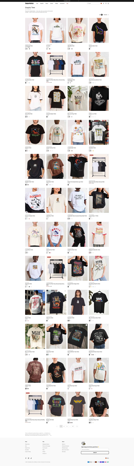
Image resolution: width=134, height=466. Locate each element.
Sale (67, 3)
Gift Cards (64, 451)
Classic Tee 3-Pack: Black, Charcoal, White (96, 181)
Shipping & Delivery (46, 444)
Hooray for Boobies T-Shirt (30, 215)
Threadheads (69, 384)
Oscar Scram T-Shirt (50, 351)
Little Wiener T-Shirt (50, 215)
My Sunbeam (48, 112)
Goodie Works (27, 316)
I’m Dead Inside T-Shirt (72, 147)
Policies (44, 451)
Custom (51, 3)
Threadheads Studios (28, 44)
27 (72, 426)
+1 (52, 150)
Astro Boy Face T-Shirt (50, 249)
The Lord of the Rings (70, 248)
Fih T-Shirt (48, 45)
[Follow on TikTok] (31, 458)
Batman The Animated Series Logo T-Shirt (75, 181)
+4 (52, 184)
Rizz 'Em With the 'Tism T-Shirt (73, 351)
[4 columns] (102, 15)
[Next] (78, 0)
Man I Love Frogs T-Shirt (72, 113)
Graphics (41, 3)
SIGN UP (95, 452)
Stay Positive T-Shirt (50, 181)
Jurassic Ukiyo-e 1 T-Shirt (93, 215)
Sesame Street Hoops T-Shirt (94, 385)
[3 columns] (100, 15)
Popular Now (27, 444)
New (37, 3)
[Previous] (55, 0)
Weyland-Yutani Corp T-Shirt (73, 419)
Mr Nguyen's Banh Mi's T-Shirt (94, 249)
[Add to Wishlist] (44, 19)
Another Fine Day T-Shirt (50, 147)
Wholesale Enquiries (65, 446)
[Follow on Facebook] (26, 458)
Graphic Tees (27, 447)
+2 (31, 286)
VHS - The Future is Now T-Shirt (95, 317)
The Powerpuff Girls (70, 282)
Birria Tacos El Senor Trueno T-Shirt (95, 351)
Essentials (27, 449)
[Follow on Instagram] (28, 458)
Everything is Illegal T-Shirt (94, 419)
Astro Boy (47, 248)
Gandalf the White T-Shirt (72, 249)
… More (50, 435)
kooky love (90, 44)
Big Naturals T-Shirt (71, 79)
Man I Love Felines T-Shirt (30, 351)
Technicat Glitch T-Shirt (93, 45)
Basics (47, 3)
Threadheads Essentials (49, 78)
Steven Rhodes (48, 180)
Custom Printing (28, 451)
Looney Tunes (48, 418)
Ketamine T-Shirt (28, 147)
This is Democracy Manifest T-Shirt (95, 79)
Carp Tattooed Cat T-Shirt (51, 385)
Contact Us (44, 453)
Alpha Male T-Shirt (71, 45)
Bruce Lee (90, 112)
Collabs (56, 3)
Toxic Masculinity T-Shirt (29, 79)
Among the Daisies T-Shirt (51, 113)
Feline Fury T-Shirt (49, 317)
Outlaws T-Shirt (28, 385)
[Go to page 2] (76, 426)
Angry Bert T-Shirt (28, 283)
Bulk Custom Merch (65, 449)
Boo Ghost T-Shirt (71, 317)
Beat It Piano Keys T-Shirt (72, 385)
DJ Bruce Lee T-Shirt (92, 113)
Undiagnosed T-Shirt (29, 45)
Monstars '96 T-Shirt (50, 419)
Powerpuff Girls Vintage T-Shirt (73, 283)
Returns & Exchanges (46, 446)
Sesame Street (27, 282)
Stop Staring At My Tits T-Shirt (94, 283)
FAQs (44, 449)
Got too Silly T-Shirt (28, 113)
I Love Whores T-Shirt (29, 249)
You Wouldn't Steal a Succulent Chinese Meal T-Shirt (77, 215)
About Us (63, 444)
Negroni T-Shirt (28, 317)
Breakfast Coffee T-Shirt (29, 181)
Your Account (45, 447)
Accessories (62, 3)
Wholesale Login (65, 447)
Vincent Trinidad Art (91, 214)
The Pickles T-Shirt (92, 147)
